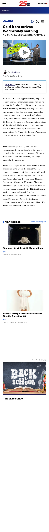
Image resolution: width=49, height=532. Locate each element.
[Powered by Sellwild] (42, 360)
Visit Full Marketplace (38, 222)
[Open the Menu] (4, 4)
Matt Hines (15, 72)
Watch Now (42, 3)
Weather (8, 21)
